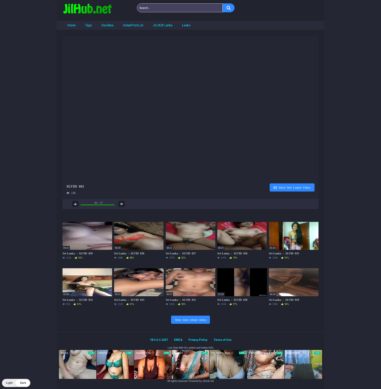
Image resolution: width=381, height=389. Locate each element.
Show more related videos (190, 319)
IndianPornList (133, 25)
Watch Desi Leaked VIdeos (294, 187)
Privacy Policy (198, 339)
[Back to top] (367, 377)
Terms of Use (222, 339)
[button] (16, 383)
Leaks (186, 25)
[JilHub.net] (87, 10)
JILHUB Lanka (162, 25)
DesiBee (107, 25)
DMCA (178, 339)
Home (71, 25)
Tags (88, 25)
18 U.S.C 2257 (159, 339)
